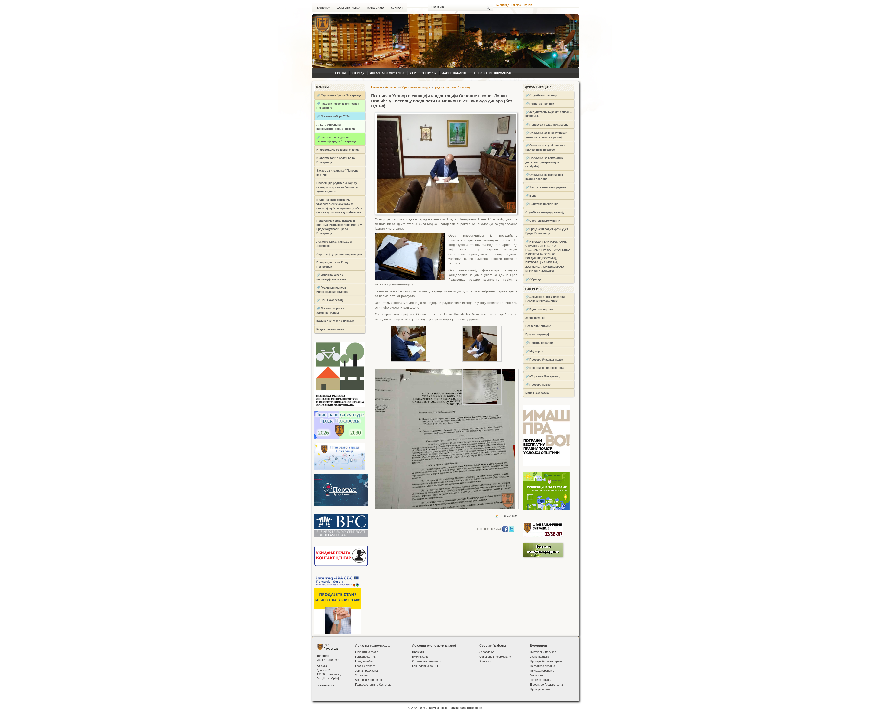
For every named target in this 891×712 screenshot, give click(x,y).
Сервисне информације (492, 73)
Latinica (516, 5)
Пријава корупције (537, 334)
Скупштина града (366, 652)
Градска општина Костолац (452, 87)
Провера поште (540, 689)
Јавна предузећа (366, 670)
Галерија (323, 7)
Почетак (340, 73)
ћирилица (502, 5)
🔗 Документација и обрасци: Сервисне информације (545, 299)
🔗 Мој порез (534, 351)
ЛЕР (413, 73)
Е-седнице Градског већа (546, 684)
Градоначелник (365, 656)
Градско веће (364, 661)
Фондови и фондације (369, 680)
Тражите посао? (540, 680)
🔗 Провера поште (538, 384)
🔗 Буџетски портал (539, 309)
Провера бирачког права (546, 661)
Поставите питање (538, 326)
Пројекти (418, 652)
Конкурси (429, 73)
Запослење (486, 652)
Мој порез (536, 675)
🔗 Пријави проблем (539, 343)
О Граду (358, 73)
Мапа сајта (375, 7)
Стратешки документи (427, 661)
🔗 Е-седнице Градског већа (544, 368)
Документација (348, 7)
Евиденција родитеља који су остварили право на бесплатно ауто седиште (337, 187)
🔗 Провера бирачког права (544, 359)
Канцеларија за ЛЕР (425, 666)
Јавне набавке (454, 73)
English (527, 5)
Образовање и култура (415, 87)
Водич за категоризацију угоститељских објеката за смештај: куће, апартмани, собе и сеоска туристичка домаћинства (339, 206)
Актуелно (391, 87)
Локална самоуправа (387, 73)
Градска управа (365, 666)
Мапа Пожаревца (537, 393)
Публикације (420, 656)
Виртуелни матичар (543, 652)
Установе (361, 675)
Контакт (397, 7)
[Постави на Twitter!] (511, 528)
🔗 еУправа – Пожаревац (542, 376)
